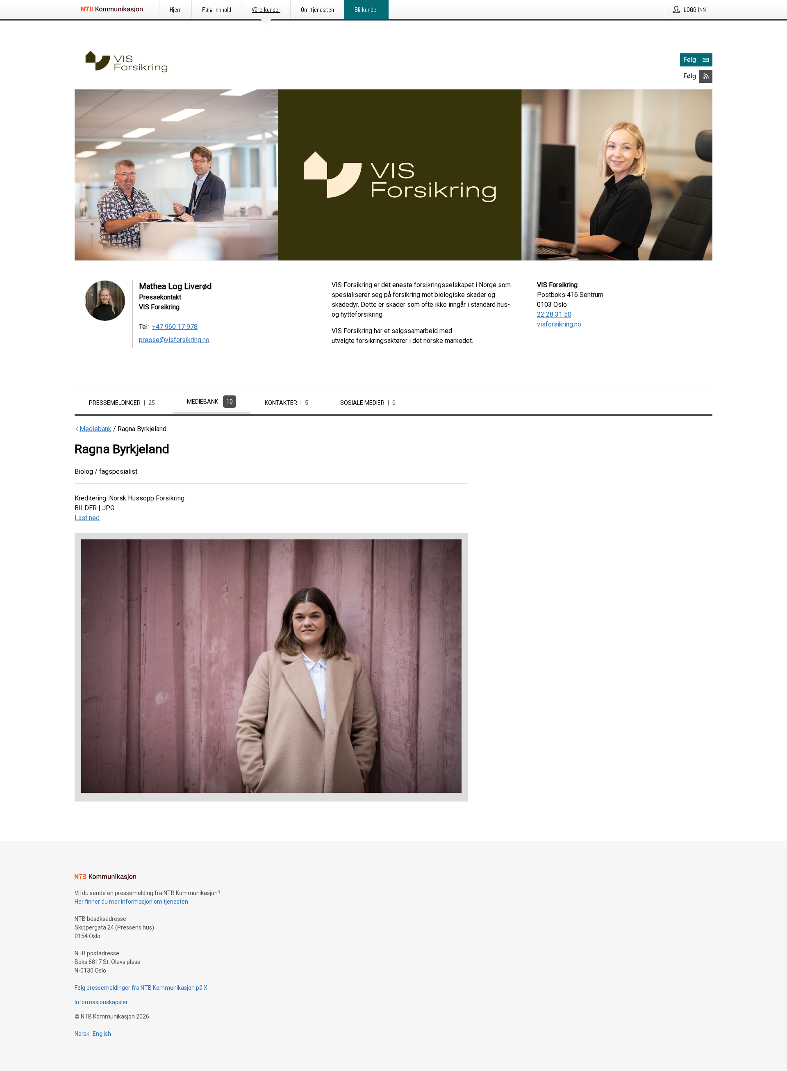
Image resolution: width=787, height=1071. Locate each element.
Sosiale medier (368, 403)
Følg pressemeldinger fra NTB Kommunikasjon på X (141, 987)
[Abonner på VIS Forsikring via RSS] (705, 76)
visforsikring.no (559, 324)
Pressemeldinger (122, 403)
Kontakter (286, 403)
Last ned (87, 518)
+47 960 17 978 (175, 327)
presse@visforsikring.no (174, 340)
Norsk (82, 1033)
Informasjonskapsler (101, 1002)
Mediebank (210, 401)
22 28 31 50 (554, 314)
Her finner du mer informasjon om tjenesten (131, 901)
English (102, 1033)
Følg (689, 60)
